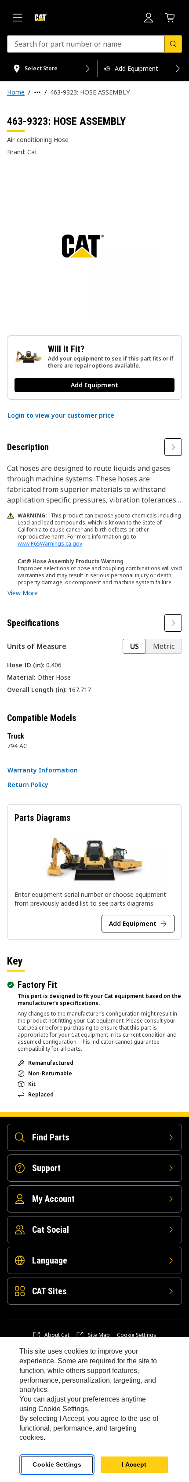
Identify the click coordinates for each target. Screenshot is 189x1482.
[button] (61, 415)
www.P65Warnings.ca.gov (50, 543)
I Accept (134, 1464)
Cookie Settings (136, 1335)
